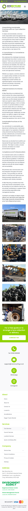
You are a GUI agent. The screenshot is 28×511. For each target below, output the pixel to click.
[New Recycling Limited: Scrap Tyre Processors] (11, 5)
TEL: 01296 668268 (20, 1)
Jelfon (14, 508)
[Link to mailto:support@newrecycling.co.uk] (2, 1)
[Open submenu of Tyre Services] (23, 428)
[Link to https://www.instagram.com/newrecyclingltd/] (6, 1)
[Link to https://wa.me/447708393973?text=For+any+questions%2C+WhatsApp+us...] (4, 1)
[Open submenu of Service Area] (23, 450)
